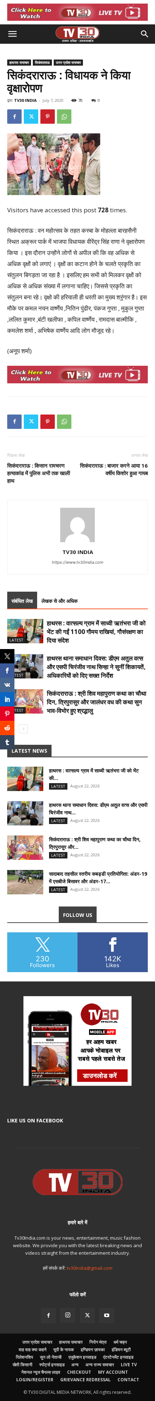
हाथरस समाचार (19, 62)
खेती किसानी (22, 1365)
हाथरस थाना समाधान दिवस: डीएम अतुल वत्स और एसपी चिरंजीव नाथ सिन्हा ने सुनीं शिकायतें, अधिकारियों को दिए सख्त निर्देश (96, 667)
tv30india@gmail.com (89, 1268)
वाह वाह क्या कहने (32, 1349)
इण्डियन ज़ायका (93, 1349)
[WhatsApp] (64, 116)
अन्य (75, 1365)
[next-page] (23, 728)
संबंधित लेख (22, 600)
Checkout (79, 1372)
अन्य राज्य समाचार (99, 1365)
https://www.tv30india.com (77, 562)
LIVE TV (129, 1365)
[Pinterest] (47, 116)
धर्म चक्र (120, 1342)
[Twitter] (31, 116)
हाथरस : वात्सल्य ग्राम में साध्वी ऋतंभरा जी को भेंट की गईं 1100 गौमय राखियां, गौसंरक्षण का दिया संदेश (96, 631)
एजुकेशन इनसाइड (82, 1357)
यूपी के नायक (63, 1349)
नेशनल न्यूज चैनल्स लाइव (40, 1372)
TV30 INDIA (25, 100)
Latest (16, 640)
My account (113, 1372)
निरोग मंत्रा (98, 1342)
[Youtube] (106, 1315)
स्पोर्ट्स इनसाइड (52, 1365)
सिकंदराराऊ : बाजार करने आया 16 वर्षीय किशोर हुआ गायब (114, 469)
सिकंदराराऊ (42, 62)
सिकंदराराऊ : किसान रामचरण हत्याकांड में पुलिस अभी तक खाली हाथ (38, 473)
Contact (128, 1380)
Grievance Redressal (85, 1380)
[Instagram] (68, 1315)
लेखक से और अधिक (59, 600)
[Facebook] (14, 116)
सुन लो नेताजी (51, 1357)
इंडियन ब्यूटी (121, 1349)
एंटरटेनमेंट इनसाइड (118, 1357)
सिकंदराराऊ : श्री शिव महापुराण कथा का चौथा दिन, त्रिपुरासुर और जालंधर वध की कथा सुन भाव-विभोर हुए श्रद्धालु (96, 702)
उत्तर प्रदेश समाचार (68, 62)
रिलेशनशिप (24, 1357)
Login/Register (34, 1380)
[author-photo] (77, 542)
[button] (12, 34)
